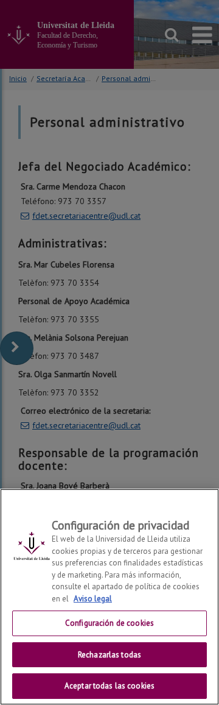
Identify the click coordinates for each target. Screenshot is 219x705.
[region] (109, 597)
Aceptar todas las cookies (109, 686)
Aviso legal (93, 598)
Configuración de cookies (109, 623)
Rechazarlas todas (109, 655)
